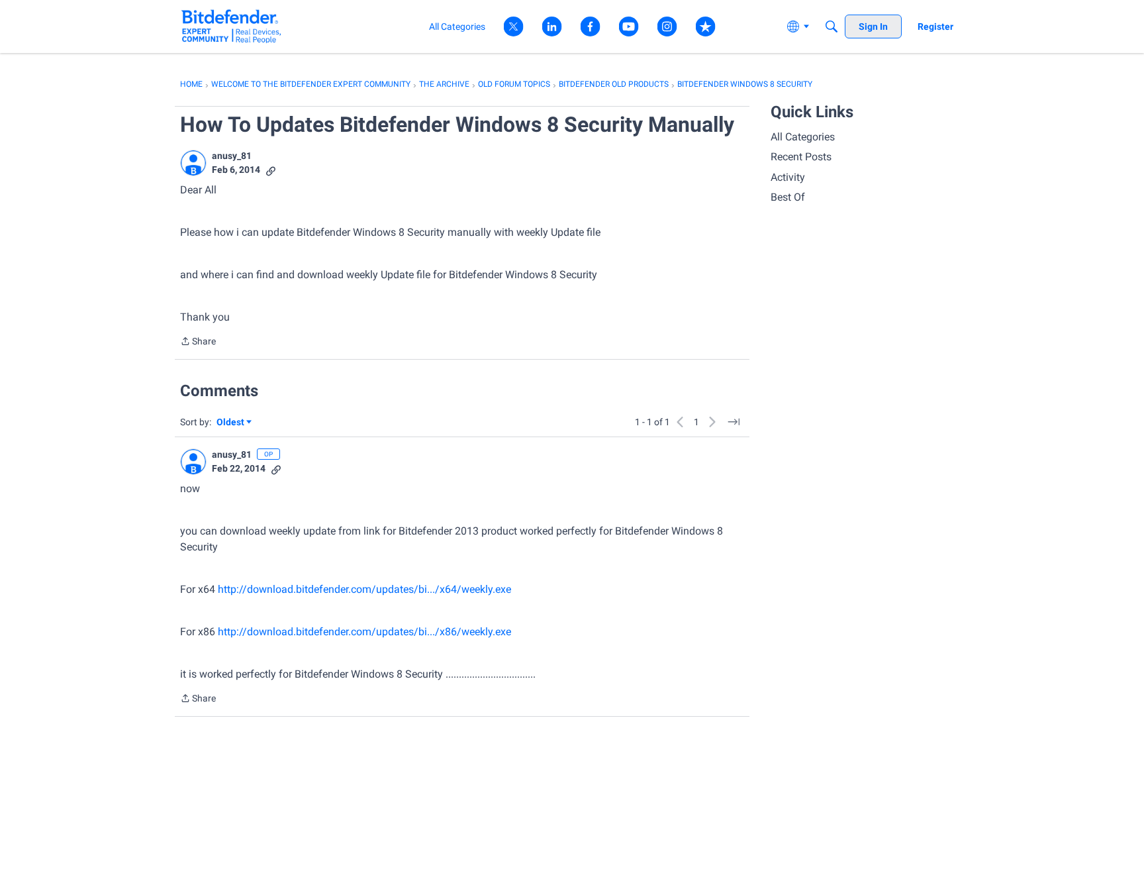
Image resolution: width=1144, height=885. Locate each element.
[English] (231, 26)
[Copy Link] (271, 170)
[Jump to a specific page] (733, 422)
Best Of (788, 197)
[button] (193, 163)
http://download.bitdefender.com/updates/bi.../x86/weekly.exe (364, 631)
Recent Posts (801, 156)
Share (198, 342)
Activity (788, 177)
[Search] (831, 26)
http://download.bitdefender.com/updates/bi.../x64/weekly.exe (364, 589)
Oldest (231, 423)
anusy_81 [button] (232, 155)
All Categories (803, 136)
